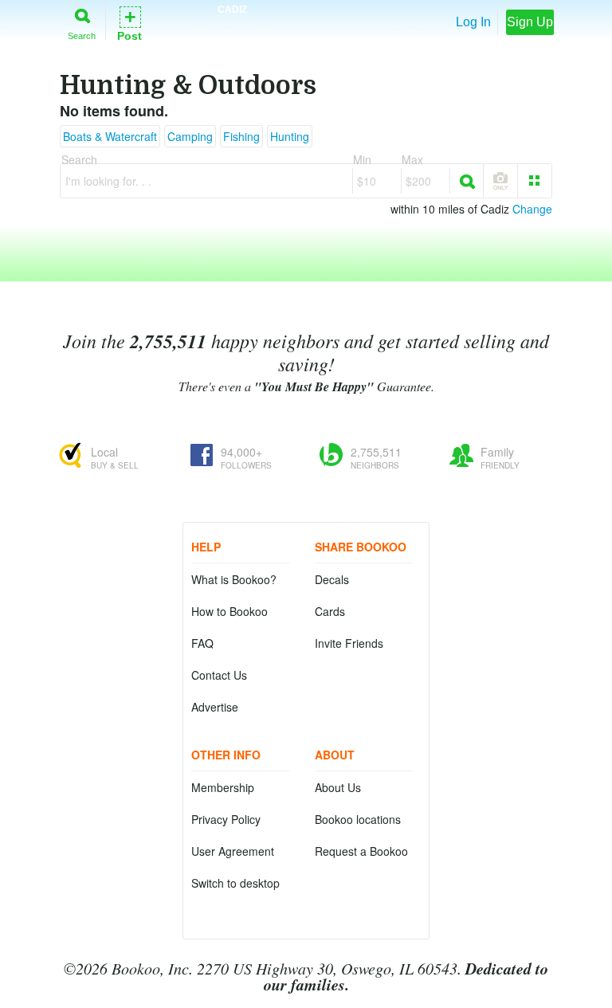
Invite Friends (349, 643)
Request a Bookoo (361, 851)
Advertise (214, 707)
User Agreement (232, 851)
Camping (190, 136)
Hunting (289, 136)
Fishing (241, 136)
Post (129, 23)
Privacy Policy (226, 819)
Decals (332, 579)
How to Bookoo (229, 611)
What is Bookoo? (234, 579)
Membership (222, 787)
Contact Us (219, 675)
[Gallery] (534, 181)
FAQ (202, 643)
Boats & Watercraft (110, 136)
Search (82, 35)
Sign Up (530, 22)
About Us (338, 787)
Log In (473, 22)
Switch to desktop (235, 883)
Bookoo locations (358, 819)
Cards (330, 611)
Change (532, 209)
